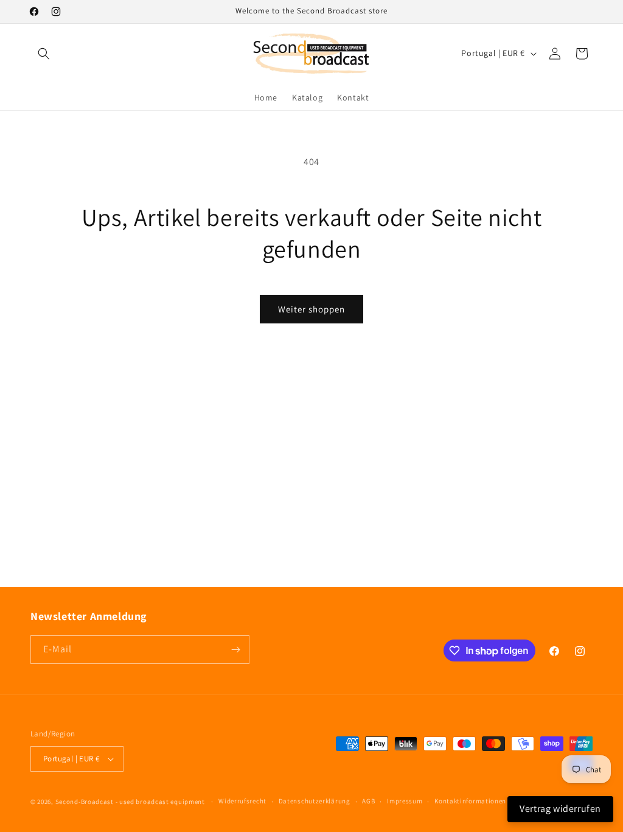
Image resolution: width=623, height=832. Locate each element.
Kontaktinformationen (470, 801)
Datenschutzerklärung (314, 801)
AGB (368, 801)
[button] (43, 53)
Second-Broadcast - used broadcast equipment (130, 801)
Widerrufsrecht (242, 801)
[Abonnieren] (235, 649)
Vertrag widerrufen (560, 808)
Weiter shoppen (311, 309)
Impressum (404, 801)
